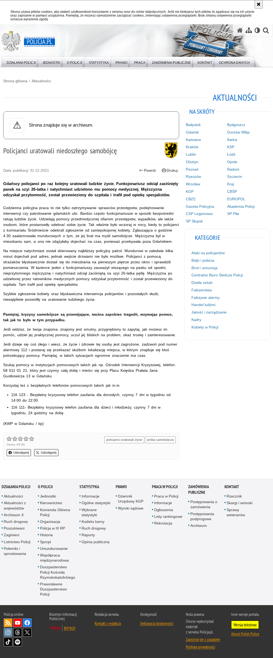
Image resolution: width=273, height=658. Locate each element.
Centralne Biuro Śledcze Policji (217, 275)
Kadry (196, 320)
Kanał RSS (8, 622)
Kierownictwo (51, 503)
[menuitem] (21, 61)
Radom (233, 169)
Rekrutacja (163, 523)
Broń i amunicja (204, 268)
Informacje (90, 496)
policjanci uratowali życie (124, 440)
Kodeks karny (93, 521)
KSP (230, 147)
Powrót (150, 170)
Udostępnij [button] (21, 453)
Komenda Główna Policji (55, 512)
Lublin (191, 154)
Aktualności (41, 81)
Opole (232, 162)
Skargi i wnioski (239, 503)
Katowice (193, 140)
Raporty (88, 535)
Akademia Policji (241, 206)
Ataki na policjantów (208, 253)
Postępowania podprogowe (202, 516)
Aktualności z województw (15, 505)
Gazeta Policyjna (200, 206)
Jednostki (48, 496)
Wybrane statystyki (89, 512)
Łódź (231, 154)
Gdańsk (192, 132)
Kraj (230, 184)
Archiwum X (14, 515)
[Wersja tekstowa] (257, 30)
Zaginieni (11, 535)
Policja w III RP (52, 528)
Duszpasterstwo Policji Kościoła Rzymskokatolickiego (57, 572)
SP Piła (233, 214)
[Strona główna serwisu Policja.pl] (240, 30)
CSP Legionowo (199, 214)
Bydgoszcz (236, 125)
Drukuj (172, 170)
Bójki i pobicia (202, 260)
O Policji (45, 486)
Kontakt (231, 486)
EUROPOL (236, 199)
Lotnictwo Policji (17, 542)
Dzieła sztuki (201, 282)
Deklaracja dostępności (156, 623)
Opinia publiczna (96, 542)
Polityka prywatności (200, 646)
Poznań (192, 169)
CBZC (191, 199)
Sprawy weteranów (236, 512)
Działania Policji (16, 486)
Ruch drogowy (16, 521)
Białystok (193, 125)
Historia (46, 535)
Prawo (121, 486)
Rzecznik (234, 496)
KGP (190, 191)
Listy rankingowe (168, 516)
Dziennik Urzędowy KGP (130, 498)
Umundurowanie (54, 548)
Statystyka (89, 486)
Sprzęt (45, 542)
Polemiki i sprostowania (15, 551)
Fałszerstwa (201, 290)
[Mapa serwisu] (249, 30)
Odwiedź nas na (17, 622)
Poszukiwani (14, 528)
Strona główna (15, 81)
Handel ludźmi (203, 305)
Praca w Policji (165, 486)
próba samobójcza (160, 440)
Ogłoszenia (163, 510)
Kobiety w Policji (204, 327)
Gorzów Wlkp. (239, 132)
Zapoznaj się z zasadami (203, 639)
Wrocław (193, 184)
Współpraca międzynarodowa (54, 557)
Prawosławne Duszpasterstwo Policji (53, 589)
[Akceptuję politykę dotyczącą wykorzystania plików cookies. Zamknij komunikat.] (259, 4)
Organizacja (50, 521)
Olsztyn (192, 162)
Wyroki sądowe (130, 508)
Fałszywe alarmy (205, 297)
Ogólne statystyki (96, 503)
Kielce (232, 140)
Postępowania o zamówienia (203, 504)
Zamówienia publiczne (198, 489)
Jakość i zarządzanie (209, 312)
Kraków (192, 147)
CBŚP (232, 191)
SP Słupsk (194, 221)
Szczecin (234, 176)
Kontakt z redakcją (108, 623)
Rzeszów (193, 176)
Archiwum (198, 525)
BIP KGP (69, 628)
